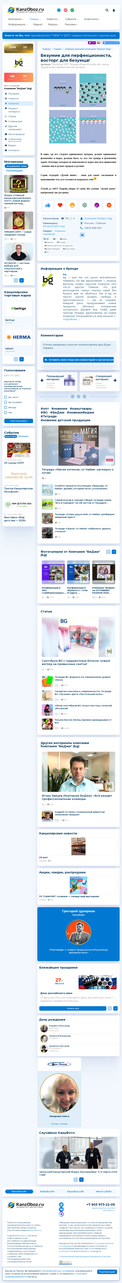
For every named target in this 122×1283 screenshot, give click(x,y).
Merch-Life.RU (104, 1191)
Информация (16, 24)
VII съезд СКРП (14, 463)
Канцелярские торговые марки (17, 293)
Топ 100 (65, 10)
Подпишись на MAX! (59, 10)
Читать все (73, 1008)
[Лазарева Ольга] (59, 1093)
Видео (12, 145)
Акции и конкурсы (14, 110)
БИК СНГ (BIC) (12, 375)
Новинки (13, 103)
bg (64, 274)
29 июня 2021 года (54, 226)
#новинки (49, 242)
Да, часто (13, 397)
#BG (55, 239)
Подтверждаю (107, 1272)
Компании (15, 19)
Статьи (12, 116)
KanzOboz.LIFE (75, 1191)
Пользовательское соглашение (57, 1271)
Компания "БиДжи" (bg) (98, 49)
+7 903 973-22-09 (100, 1204)
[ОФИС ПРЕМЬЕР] (59, 1064)
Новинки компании (74, 49)
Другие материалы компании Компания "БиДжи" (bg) (65, 744)
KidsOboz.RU (47, 1191)
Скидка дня (15, 121)
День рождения (52, 1019)
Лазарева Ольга (59, 1116)
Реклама (70, 24)
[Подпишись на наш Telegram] (61, 1204)
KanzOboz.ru (35, 1230)
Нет (10, 412)
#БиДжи (63, 239)
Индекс (72, 10)
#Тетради (61, 242)
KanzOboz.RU (19, 1191)
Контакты (13, 150)
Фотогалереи (16, 134)
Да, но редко (15, 402)
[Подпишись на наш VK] (61, 1208)
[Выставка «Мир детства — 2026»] (18, 504)
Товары (34, 19)
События (70, 19)
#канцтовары (69, 249)
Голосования (14, 370)
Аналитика (91, 19)
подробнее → (71, 319)
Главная (46, 49)
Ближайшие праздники (58, 967)
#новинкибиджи (52, 249)
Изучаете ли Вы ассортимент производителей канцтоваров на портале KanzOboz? (17, 386)
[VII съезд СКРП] (18, 450)
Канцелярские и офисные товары (29, 12)
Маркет (38, 24)
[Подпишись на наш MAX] (61, 1213)
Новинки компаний (54, 232)
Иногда (12, 407)
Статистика (14, 140)
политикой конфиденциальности (75, 1251)
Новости (52, 19)
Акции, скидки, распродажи (62, 872)
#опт (46, 252)
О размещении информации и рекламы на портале (85, 1256)
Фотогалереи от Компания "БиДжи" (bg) (70, 553)
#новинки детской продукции (58, 245)
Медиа (52, 24)
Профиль (13, 93)
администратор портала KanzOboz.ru (103, 1209)
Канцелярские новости (58, 833)
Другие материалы (15, 128)
